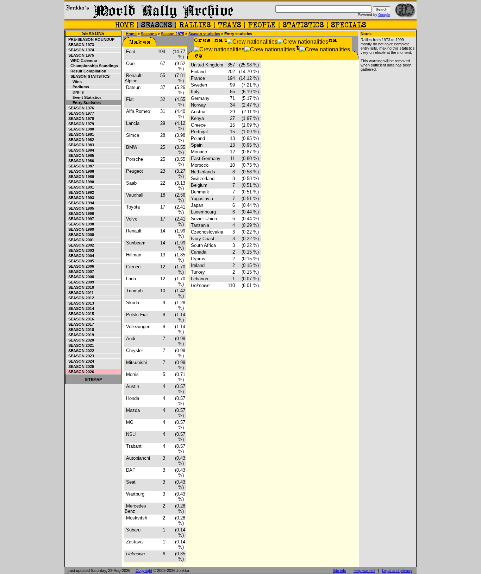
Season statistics (88, 76)
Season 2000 (80, 234)
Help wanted (364, 570)
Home (131, 34)
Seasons (93, 33)
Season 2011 (80, 293)
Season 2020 (80, 340)
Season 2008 (80, 277)
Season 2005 (80, 261)
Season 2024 (80, 361)
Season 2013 (80, 303)
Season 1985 (80, 155)
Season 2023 (80, 356)
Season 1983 (80, 145)
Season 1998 (80, 224)
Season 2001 (80, 240)
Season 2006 (80, 266)
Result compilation (86, 71)
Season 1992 (80, 192)
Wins (74, 81)
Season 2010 (80, 287)
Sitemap (93, 379)
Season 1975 (80, 55)
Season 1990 (80, 182)
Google (384, 15)
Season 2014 (80, 308)
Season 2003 (80, 250)
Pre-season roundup (90, 39)
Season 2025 (80, 366)
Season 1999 (80, 229)
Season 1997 (80, 219)
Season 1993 (80, 198)
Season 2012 (80, 298)
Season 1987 (80, 166)
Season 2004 (80, 256)
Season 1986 (80, 161)
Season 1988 (80, 171)
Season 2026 (80, 372)
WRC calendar (81, 60)
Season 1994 (80, 203)
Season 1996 (80, 213)
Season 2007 (80, 271)
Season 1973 (80, 45)
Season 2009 (80, 282)
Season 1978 (80, 118)
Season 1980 (80, 129)
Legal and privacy (397, 570)
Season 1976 (80, 108)
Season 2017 (80, 324)
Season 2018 (80, 329)
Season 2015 (80, 314)
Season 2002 (80, 245)
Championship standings (92, 66)
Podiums (77, 87)
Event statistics (83, 97)
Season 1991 (80, 187)
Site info (339, 570)
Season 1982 (80, 140)
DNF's (75, 92)
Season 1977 (80, 113)
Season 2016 (80, 319)
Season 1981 (80, 134)
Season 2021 (80, 345)
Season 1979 (80, 124)
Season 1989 (80, 176)
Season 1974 (80, 50)
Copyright (144, 570)
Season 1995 (80, 208)
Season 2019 (80, 335)
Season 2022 (80, 351)
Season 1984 (80, 150)
